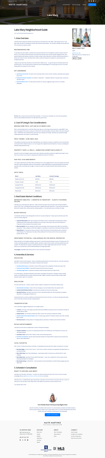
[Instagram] (95, 1)
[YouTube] (93, 1)
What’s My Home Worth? (76, 438)
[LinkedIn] (91, 1)
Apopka (38, 442)
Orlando (38, 434)
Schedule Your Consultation (76, 434)
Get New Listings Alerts (76, 436)
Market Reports (57, 434)
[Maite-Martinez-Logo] (18, 5)
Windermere (39, 438)
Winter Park (39, 432)
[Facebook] (89, 1)
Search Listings (74, 432)
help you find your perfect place (33, 376)
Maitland (38, 436)
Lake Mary (39, 440)
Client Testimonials (58, 432)
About (55, 436)
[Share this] (73, 58)
